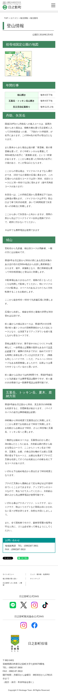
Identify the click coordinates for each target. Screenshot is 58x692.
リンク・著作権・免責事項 (40, 574)
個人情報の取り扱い (10, 579)
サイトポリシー (8, 574)
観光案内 (34, 18)
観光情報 (24, 18)
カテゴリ (14, 18)
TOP (6, 18)
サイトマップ (35, 579)
